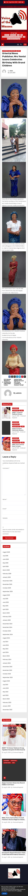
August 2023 (6, 681)
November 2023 (7, 670)
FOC (22, 35)
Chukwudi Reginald (18, 752)
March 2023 (6, 699)
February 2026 (7, 573)
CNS (24, 36)
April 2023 (5, 695)
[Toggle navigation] (18, 44)
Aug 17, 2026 (7, 857)
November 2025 (7, 584)
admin (11, 70)
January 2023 (7, 706)
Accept (4, 893)
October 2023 (7, 674)
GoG (18, 35)
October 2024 (7, 631)
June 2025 (6, 602)
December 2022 (7, 710)
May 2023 (5, 692)
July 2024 (5, 641)
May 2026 (5, 563)
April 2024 (6, 652)
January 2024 (7, 663)
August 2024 (6, 638)
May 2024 (5, 649)
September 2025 (8, 591)
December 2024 (7, 624)
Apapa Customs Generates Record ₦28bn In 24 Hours (17, 430)
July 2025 (5, 599)
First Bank (7, 35)
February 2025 (7, 616)
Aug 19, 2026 (15, 432)
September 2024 (8, 634)
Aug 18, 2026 (15, 448)
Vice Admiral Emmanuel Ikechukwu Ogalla (12, 36)
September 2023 (8, 677)
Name (5, 499)
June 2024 (6, 645)
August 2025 (6, 595)
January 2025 (7, 620)
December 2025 (7, 581)
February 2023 (7, 702)
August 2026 (6, 552)
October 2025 (7, 588)
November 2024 (7, 627)
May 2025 (5, 606)
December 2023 (7, 667)
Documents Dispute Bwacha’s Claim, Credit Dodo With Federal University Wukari (14, 854)
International (13, 50)
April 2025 (6, 609)
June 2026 (6, 559)
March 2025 (6, 613)
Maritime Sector (16, 426)
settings (19, 890)
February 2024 (7, 659)
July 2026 (5, 556)
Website (5, 518)
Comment (6, 468)
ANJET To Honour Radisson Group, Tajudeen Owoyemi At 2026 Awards (13, 749)
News (19, 50)
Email (5, 509)
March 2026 (6, 570)
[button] (21, 44)
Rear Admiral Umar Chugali (13, 38)
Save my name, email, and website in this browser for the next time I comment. (13, 532)
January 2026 (7, 577)
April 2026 (6, 566)
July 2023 (5, 684)
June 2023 (6, 688)
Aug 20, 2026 (15, 416)
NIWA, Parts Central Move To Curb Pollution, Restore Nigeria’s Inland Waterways (13, 819)
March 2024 (6, 656)
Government (5, 50)
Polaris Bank (13, 35)
